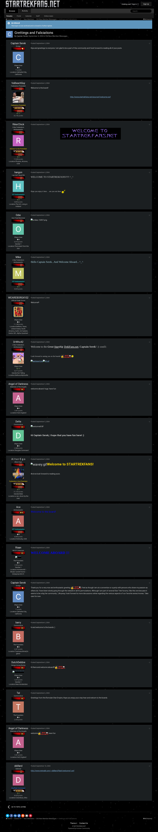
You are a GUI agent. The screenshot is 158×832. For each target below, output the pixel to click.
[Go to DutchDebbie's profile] (18, 672)
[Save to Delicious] (19, 815)
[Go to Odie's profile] (18, 229)
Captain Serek (22, 36)
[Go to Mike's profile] (18, 273)
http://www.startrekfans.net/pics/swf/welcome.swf (90, 97)
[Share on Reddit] (23, 815)
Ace (18, 507)
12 (19, 113)
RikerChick (18, 124)
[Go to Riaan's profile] (18, 557)
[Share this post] (149, 43)
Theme (73, 823)
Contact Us (83, 823)
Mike (18, 257)
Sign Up (146, 4)
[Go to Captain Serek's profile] (9, 34)
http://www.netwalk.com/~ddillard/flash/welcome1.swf (52, 771)
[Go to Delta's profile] (18, 435)
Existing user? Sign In (130, 4)
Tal (18, 692)
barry (18, 622)
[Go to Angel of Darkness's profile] (18, 398)
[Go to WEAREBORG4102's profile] (18, 311)
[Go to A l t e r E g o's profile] (18, 473)
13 (19, 368)
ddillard (18, 765)
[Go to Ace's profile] (18, 521)
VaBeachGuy (18, 83)
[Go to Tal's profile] (18, 707)
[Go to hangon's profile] (18, 186)
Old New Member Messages (56, 36)
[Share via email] (26, 815)
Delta (18, 421)
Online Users (48, 16)
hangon (18, 172)
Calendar (28, 16)
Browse (12, 11)
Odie (18, 215)
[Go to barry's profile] (18, 636)
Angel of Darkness (18, 383)
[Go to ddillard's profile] (18, 780)
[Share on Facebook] (11, 815)
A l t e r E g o (18, 459)
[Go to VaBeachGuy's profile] (18, 97)
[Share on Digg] (15, 815)
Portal (19, 16)
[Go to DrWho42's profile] (18, 358)
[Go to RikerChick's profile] (18, 140)
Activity (25, 11)
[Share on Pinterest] (30, 815)
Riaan (18, 547)
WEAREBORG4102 (18, 297)
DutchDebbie (18, 662)
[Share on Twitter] (7, 815)
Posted (40, 43)
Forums (9, 16)
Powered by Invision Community (79, 828)
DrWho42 (18, 341)
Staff (38, 16)
